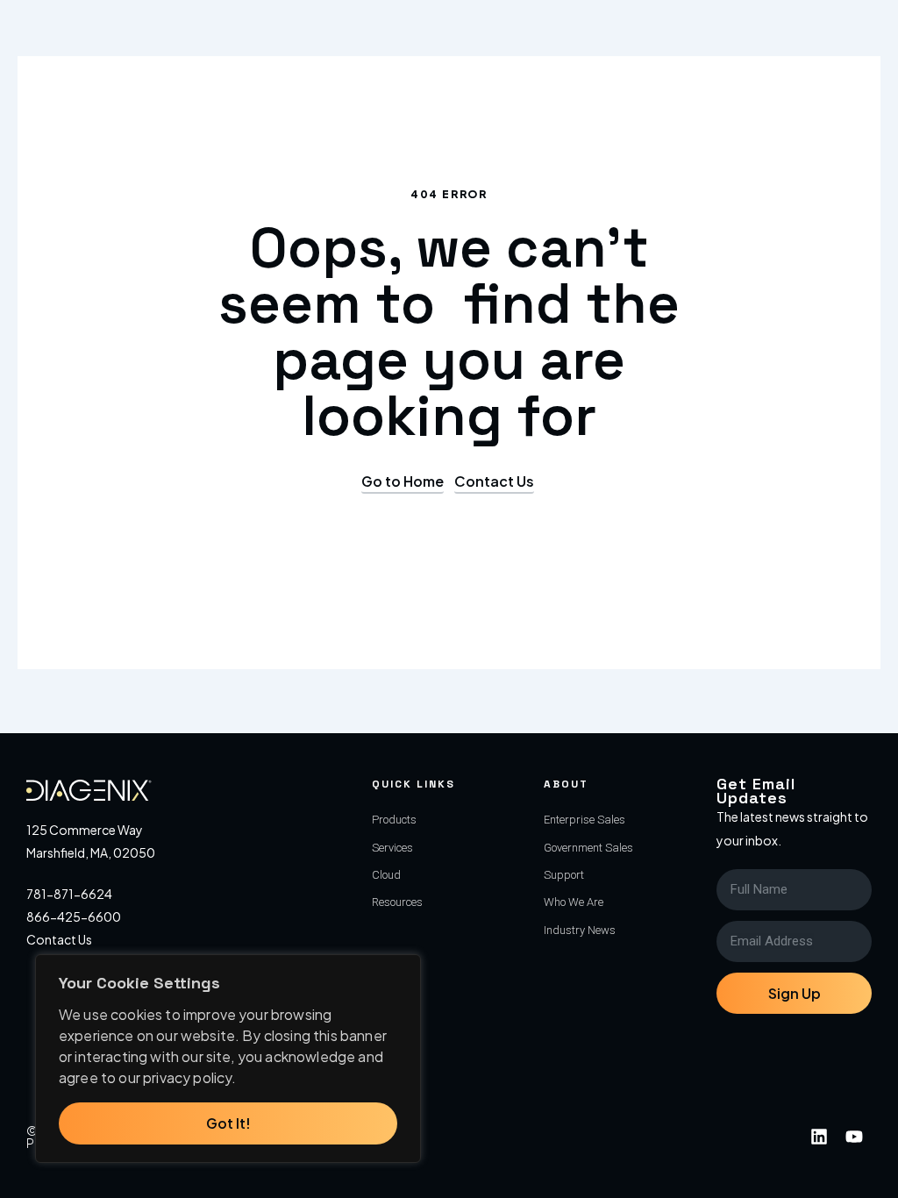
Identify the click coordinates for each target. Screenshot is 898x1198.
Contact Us (59, 939)
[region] (228, 1058)
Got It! (228, 1123)
